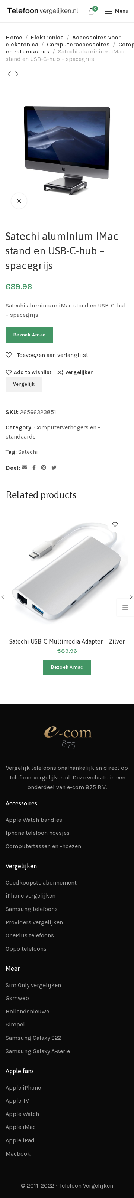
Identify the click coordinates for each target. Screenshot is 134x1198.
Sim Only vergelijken (33, 985)
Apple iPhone (23, 1087)
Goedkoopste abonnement (41, 882)
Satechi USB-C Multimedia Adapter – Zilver (67, 641)
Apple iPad (20, 1140)
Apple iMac (21, 1126)
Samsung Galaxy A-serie (38, 1051)
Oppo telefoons (26, 948)
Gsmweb (17, 998)
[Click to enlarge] (19, 201)
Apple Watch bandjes (34, 819)
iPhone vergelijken (30, 895)
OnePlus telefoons (30, 935)
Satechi (28, 451)
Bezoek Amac (29, 335)
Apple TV (17, 1100)
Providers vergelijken (34, 922)
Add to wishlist (32, 372)
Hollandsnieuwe (27, 1011)
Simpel (15, 1024)
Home (14, 37)
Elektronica (47, 37)
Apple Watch (22, 1113)
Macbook (18, 1153)
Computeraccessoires (78, 44)
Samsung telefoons (32, 908)
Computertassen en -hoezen (43, 846)
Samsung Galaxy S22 (33, 1037)
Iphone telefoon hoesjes (38, 832)
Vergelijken (79, 372)
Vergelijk (24, 384)
